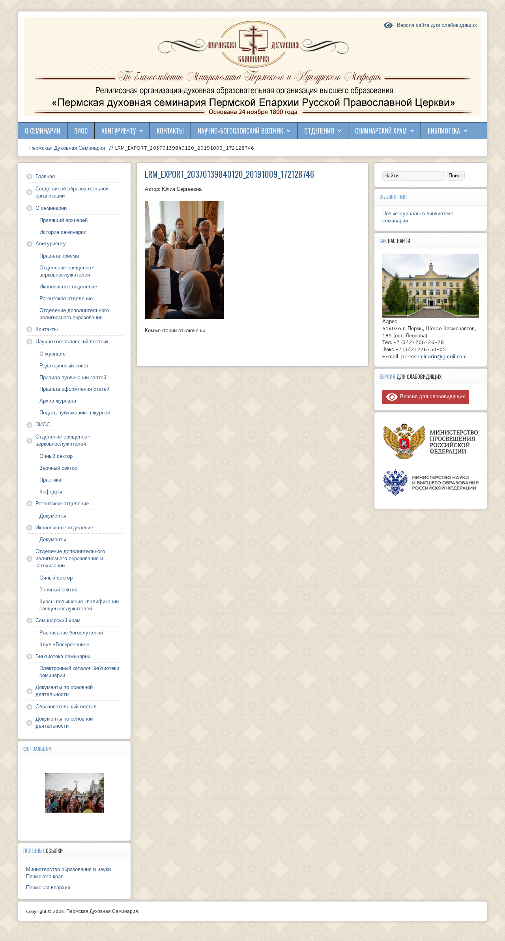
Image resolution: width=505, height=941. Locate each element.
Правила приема (59, 256)
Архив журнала (57, 401)
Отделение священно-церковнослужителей (66, 271)
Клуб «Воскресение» (64, 644)
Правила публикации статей (72, 377)
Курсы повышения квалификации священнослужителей (79, 605)
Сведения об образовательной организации (72, 192)
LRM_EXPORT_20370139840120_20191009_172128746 (229, 173)
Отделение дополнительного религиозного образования (74, 313)
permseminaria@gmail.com (434, 356)
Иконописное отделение (68, 287)
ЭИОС (81, 131)
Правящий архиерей (63, 220)
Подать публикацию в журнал (74, 413)
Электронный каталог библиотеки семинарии (79, 671)
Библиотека (444, 131)
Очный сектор (56, 456)
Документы (52, 516)
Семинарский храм (381, 131)
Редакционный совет (64, 366)
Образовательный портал (66, 707)
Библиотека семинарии (63, 656)
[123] (74, 793)
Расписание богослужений (71, 633)
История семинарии (62, 232)
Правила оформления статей (74, 389)
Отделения (319, 131)
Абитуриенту (118, 131)
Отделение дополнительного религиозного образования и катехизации (70, 558)
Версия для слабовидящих (431, 396)
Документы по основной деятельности (64, 690)
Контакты (170, 131)
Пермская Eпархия (48, 887)
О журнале (52, 354)
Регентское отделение (66, 298)
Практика (50, 480)
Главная (45, 176)
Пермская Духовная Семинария (66, 148)
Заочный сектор (58, 468)
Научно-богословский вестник (240, 131)
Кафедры (50, 492)
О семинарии (42, 131)
